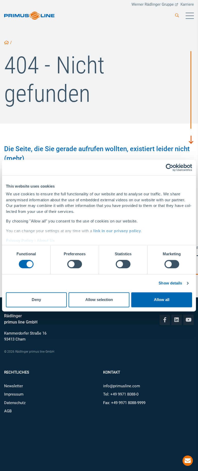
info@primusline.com (121, 386)
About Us (46, 240)
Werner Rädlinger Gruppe (152, 4)
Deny (36, 299)
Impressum (13, 394)
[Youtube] (188, 320)
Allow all (161, 299)
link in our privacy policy (117, 231)
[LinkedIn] (176, 320)
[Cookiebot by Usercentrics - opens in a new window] (169, 167)
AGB (8, 411)
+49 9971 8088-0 (124, 394)
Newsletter (13, 386)
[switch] (74, 264)
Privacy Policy (19, 240)
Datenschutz (15, 402)
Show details (170, 283)
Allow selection (99, 299)
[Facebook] (165, 320)
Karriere (187, 4)
